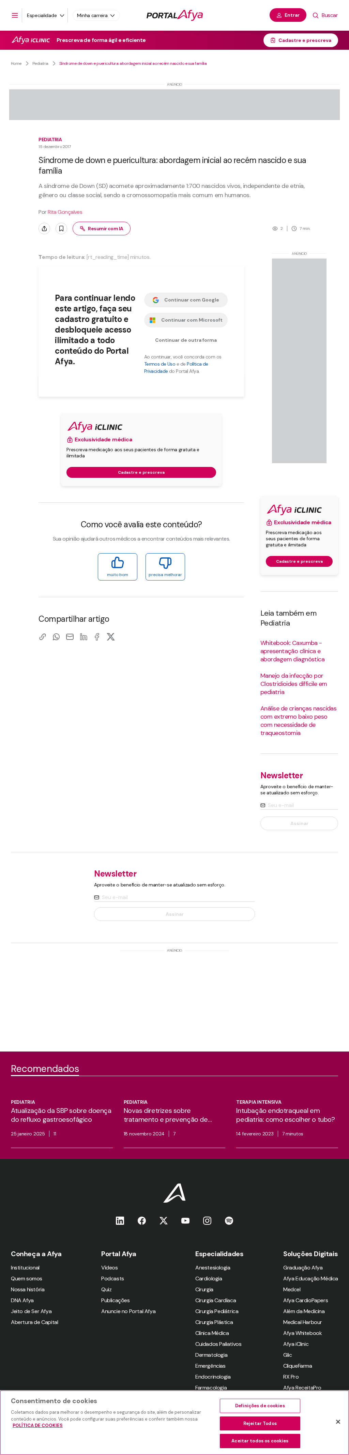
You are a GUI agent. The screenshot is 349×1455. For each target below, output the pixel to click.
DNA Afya (22, 1300)
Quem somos (26, 1278)
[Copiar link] (43, 636)
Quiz (106, 1289)
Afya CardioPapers (305, 1300)
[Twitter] (164, 1220)
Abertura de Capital (34, 1322)
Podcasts (112, 1278)
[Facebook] (97, 636)
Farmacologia (211, 1387)
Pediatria (40, 63)
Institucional (25, 1267)
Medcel (292, 1289)
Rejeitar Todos (260, 1423)
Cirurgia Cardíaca (215, 1300)
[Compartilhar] (44, 228)
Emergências (210, 1365)
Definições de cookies (260, 1406)
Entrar (292, 15)
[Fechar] (338, 1421)
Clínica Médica (212, 1333)
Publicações (115, 1300)
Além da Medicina (304, 1311)
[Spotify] (229, 1220)
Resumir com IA (105, 228)
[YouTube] (185, 1220)
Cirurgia (204, 1289)
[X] (111, 636)
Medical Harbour (302, 1322)
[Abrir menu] (15, 15)
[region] (174, 1422)
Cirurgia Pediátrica (216, 1311)
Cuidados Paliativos (218, 1344)
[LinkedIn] (83, 636)
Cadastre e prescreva (304, 40)
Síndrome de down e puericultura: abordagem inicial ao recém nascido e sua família (133, 63)
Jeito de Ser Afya (31, 1311)
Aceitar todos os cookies (259, 1441)
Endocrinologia (212, 1376)
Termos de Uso (160, 364)
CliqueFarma (297, 1365)
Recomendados (45, 1068)
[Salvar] (61, 228)
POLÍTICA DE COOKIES (38, 1425)
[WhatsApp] (56, 636)
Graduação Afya (302, 1267)
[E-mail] (70, 636)
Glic (287, 1354)
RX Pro (291, 1376)
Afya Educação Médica (310, 1278)
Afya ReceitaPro (302, 1387)
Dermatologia (211, 1354)
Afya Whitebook (302, 1333)
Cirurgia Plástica (214, 1322)
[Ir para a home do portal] (175, 15)
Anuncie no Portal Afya (128, 1311)
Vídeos (109, 1267)
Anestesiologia (212, 1267)
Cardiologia (208, 1278)
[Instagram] (207, 1220)
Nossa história (27, 1289)
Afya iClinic (295, 1344)
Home (16, 63)
